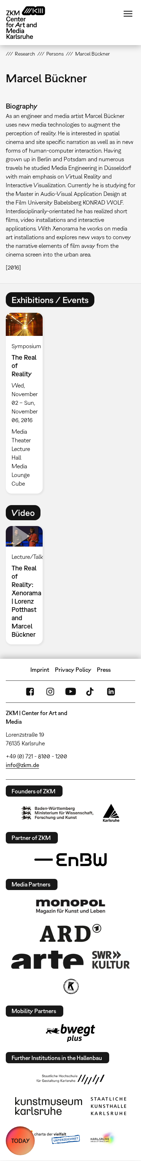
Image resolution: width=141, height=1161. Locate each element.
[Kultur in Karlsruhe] (70, 986)
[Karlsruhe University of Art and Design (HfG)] (70, 1079)
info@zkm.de (22, 765)
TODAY (20, 1141)
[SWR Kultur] (111, 960)
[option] (27, 403)
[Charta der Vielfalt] (52, 1139)
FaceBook (30, 692)
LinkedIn (111, 692)
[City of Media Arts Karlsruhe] (103, 1139)
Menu (128, 14)
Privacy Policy (73, 669)
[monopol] (70, 906)
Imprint (39, 669)
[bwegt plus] (70, 1033)
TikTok (91, 692)
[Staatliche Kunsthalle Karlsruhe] (108, 1106)
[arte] (47, 959)
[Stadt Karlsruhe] (111, 813)
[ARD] (70, 933)
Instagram (50, 692)
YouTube (70, 692)
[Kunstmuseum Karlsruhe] (48, 1106)
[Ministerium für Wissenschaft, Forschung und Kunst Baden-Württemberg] (57, 813)
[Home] (31, 22)
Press (104, 669)
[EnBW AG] (70, 859)
